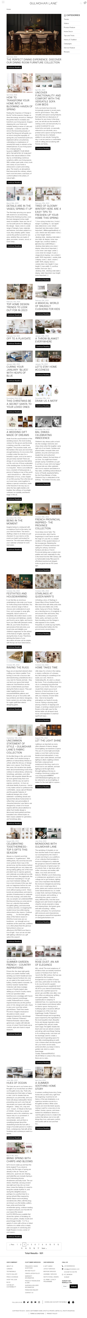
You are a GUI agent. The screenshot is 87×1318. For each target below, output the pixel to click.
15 (30, 1248)
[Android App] (73, 1302)
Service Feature (69, 48)
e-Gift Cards (48, 1266)
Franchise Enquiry (31, 1290)
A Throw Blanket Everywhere (47, 340)
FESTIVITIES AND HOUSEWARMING (17, 595)
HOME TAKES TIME (46, 667)
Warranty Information (29, 1277)
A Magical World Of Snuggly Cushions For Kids (47, 306)
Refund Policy (30, 1271)
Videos (66, 23)
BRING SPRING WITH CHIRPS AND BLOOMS (20, 1160)
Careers (9, 1269)
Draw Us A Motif (46, 400)
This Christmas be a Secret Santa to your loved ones (19, 403)
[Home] (43, 3)
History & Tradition (70, 40)
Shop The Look (12, 1279)
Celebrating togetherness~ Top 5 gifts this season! (17, 848)
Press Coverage (12, 1277)
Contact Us (29, 1292)
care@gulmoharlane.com (71, 1269)
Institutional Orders (51, 1277)
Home (9, 9)
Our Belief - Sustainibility (11, 1286)
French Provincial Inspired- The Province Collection (47, 524)
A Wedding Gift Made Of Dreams (18, 433)
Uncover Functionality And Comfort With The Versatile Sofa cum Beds (48, 98)
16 (34, 1248)
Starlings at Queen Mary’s (44, 595)
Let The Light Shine (48, 740)
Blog (8, 1282)
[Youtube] (35, 1302)
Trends (66, 19)
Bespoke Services (50, 1271)
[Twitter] (28, 1302)
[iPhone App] (69, 1302)
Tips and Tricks (69, 35)
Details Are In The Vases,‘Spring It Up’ (19, 207)
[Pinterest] (31, 1302)
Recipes (67, 52)
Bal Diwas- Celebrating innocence (43, 435)
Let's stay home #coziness (46, 368)
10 (50, 1244)
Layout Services (49, 1269)
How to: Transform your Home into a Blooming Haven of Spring (20, 103)
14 (26, 1248)
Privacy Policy (52, 1313)
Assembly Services (50, 1274)
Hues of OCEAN (17, 1082)
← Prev (11, 1244)
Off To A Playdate (19, 338)
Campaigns (68, 44)
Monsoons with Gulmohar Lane (46, 845)
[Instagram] (39, 1302)
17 (38, 1248)
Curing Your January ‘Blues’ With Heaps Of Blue (17, 371)
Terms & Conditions (37, 1313)
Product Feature (69, 27)
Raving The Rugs (18, 667)
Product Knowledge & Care (32, 1281)
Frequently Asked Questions (31, 1267)
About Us (10, 1266)
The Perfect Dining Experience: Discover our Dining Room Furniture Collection (34, 61)
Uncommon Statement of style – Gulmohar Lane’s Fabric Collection (19, 746)
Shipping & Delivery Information (32, 1286)
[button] (81, 3)
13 (21, 1248)
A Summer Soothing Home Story (45, 1085)
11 (54, 1244)
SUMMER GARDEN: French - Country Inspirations (19, 964)
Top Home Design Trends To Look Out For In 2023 (18, 307)
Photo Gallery (12, 1274)
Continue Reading (14, 67)
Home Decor (68, 31)
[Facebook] (24, 1302)
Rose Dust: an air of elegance (47, 963)
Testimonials (11, 1271)
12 (58, 1244)
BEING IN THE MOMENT (15, 522)
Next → (44, 1248)
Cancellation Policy (32, 1273)
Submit (73, 1286)
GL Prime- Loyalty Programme (50, 1280)
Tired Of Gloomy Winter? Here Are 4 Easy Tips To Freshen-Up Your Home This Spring (48, 211)
